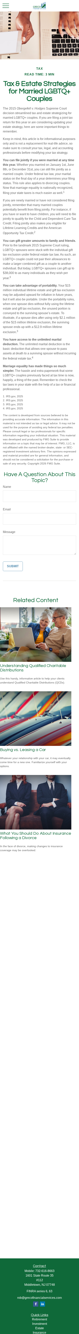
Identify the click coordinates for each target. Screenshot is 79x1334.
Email (7, 509)
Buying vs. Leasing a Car (23, 750)
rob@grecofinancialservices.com (39, 1297)
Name (7, 486)
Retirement (39, 1319)
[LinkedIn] (42, 1304)
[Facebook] (35, 1304)
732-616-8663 (44, 1271)
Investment (39, 1323)
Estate (39, 1328)
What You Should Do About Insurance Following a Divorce (35, 835)
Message (9, 532)
